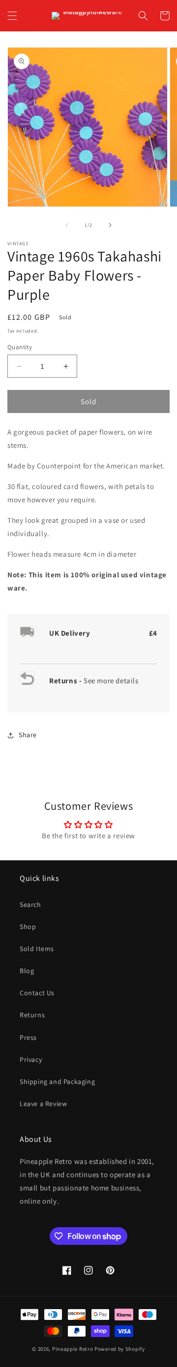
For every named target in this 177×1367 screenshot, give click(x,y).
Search (30, 904)
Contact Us (37, 992)
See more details (111, 680)
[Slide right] (110, 225)
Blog (27, 970)
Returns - (66, 680)
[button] (12, 15)
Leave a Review (43, 1103)
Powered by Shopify (119, 1348)
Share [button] (28, 734)
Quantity (19, 347)
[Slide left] (67, 225)
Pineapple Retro (72, 1348)
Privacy (31, 1059)
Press (28, 1037)
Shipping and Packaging (57, 1081)
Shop (28, 926)
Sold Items (37, 948)
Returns (32, 1014)
